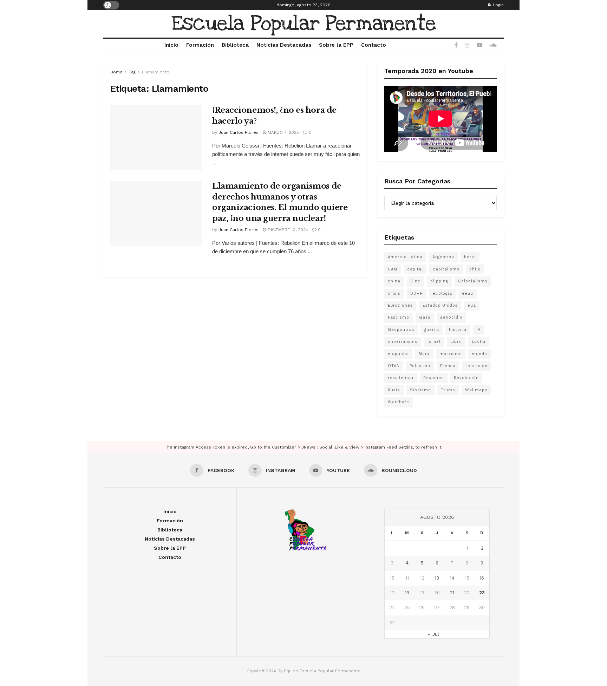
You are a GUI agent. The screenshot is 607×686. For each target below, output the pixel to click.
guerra (431, 329)
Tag (132, 72)
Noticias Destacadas (283, 45)
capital (415, 269)
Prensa (448, 366)
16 (481, 578)
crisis (394, 293)
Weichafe (398, 402)
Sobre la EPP (336, 45)
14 (452, 578)
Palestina (420, 366)
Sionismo (420, 390)
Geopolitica (401, 329)
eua (472, 305)
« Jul (433, 634)
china (394, 281)
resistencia (400, 377)
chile (475, 269)
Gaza (425, 317)
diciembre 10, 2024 (287, 229)
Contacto (373, 45)
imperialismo (403, 341)
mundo (479, 354)
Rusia (394, 390)
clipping (439, 281)
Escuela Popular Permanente (303, 23)
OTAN (394, 366)
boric (470, 257)
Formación (200, 45)
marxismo (450, 354)
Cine (415, 281)
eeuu (467, 293)
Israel (433, 341)
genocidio (451, 317)
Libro (456, 341)
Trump (448, 390)
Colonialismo (473, 281)
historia (457, 329)
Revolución (466, 377)
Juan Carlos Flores (238, 132)
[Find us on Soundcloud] (493, 45)
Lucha (478, 341)
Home (116, 72)
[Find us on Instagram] (467, 45)
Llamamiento (155, 72)
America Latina (405, 257)
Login (497, 4)
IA (478, 329)
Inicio (171, 45)
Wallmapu (476, 390)
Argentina (443, 257)
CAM (392, 269)
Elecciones (400, 305)
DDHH (416, 293)
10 (392, 578)
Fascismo (398, 317)
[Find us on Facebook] (456, 45)
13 (437, 578)
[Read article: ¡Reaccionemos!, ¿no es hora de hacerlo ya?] (156, 137)
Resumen (433, 377)
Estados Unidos (440, 305)
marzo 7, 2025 (282, 132)
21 (452, 592)
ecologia (442, 293)
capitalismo (446, 269)
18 (407, 592)
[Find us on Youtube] (479, 45)
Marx (424, 354)
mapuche (398, 354)
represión (476, 366)
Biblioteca (235, 45)
